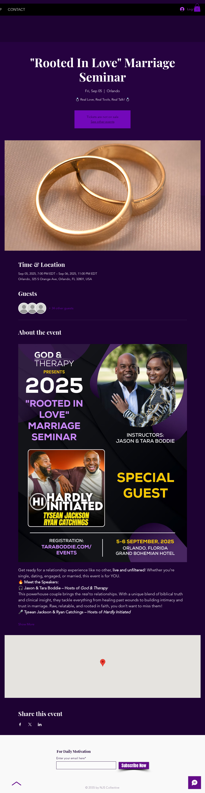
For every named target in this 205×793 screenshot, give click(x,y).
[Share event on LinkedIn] (40, 724)
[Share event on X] (30, 724)
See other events (103, 122)
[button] (197, 8)
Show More (26, 624)
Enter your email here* (71, 758)
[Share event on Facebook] (20, 724)
